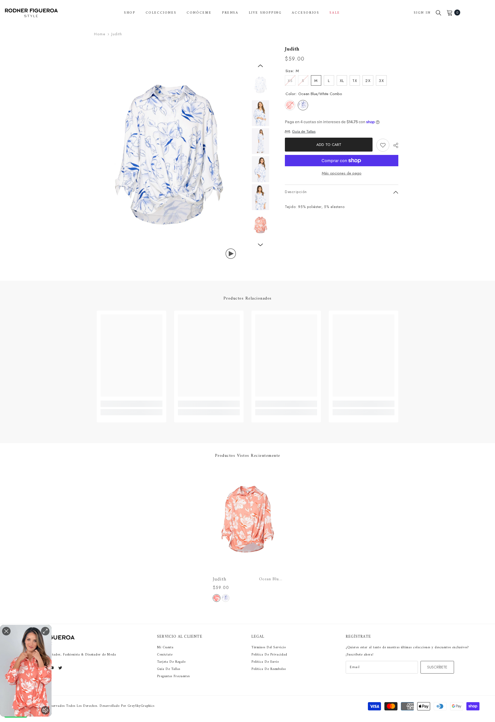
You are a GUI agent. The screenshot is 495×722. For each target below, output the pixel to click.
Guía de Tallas (304, 131)
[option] (170, 156)
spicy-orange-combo (216, 598)
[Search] (438, 12)
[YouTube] (52, 668)
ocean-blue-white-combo (225, 598)
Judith (247, 579)
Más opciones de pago (341, 173)
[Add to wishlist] (382, 145)
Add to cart (328, 144)
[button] (260, 66)
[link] (131, 404)
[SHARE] (393, 145)
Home (99, 34)
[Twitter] (60, 668)
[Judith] (247, 520)
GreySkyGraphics (141, 706)
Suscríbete (437, 667)
